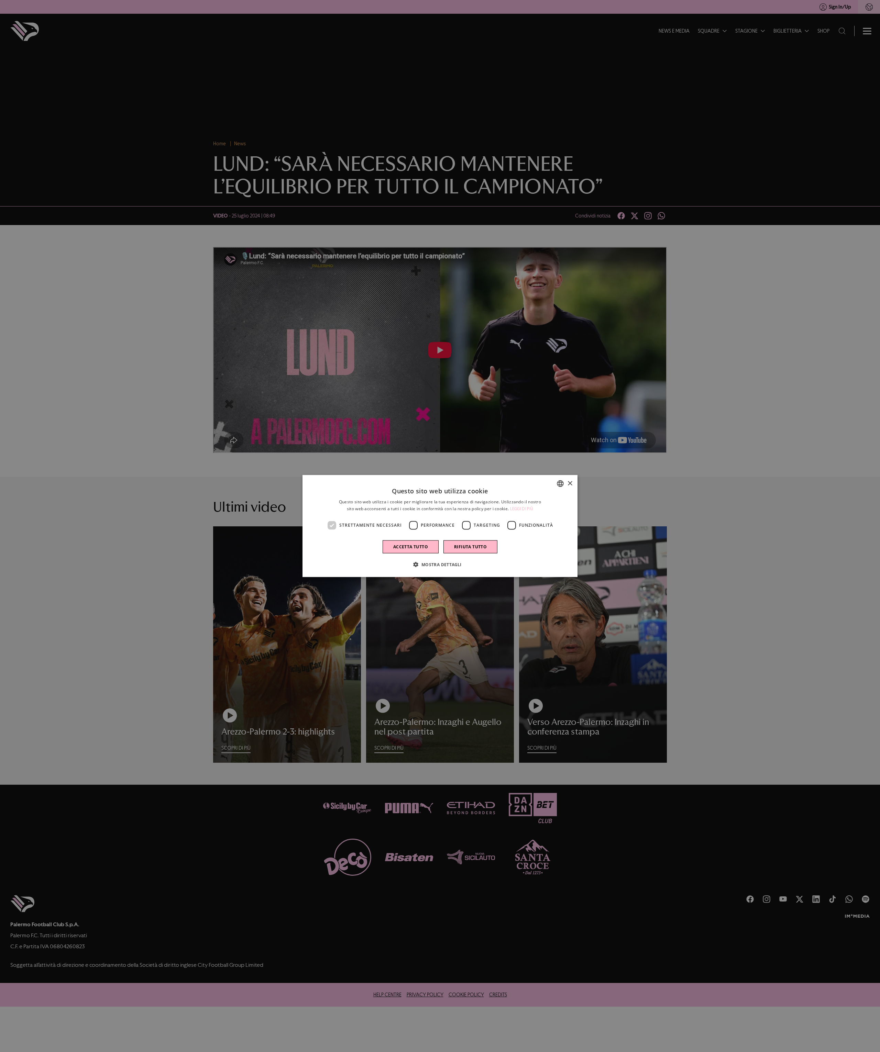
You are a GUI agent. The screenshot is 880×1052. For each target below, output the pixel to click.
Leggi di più (522, 509)
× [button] (569, 483)
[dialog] (440, 526)
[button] (439, 564)
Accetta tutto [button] (410, 546)
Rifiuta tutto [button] (470, 546)
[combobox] (560, 483)
